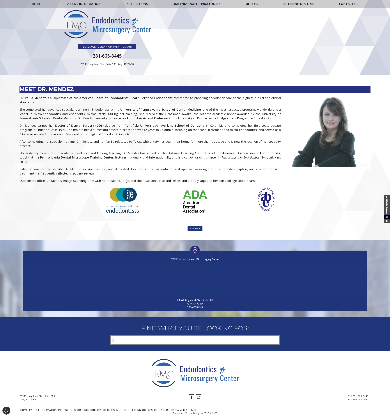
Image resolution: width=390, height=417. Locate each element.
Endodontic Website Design (186, 413)
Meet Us (251, 4)
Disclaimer (178, 409)
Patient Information (83, 4)
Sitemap (191, 409)
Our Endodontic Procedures (197, 4)
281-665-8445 (195, 307)
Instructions (136, 4)
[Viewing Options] (6, 410)
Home (36, 4)
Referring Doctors (298, 4)
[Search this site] (112, 340)
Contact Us (348, 4)
